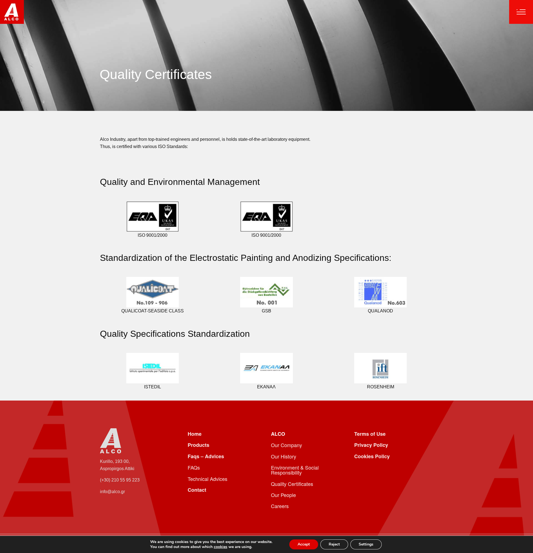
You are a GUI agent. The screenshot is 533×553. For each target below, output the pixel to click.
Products (198, 444)
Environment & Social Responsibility (295, 470)
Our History (283, 456)
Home (195, 433)
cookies (220, 546)
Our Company (286, 444)
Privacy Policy (371, 444)
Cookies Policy (372, 456)
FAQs (194, 467)
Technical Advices (207, 478)
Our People (283, 494)
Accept (304, 544)
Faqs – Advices (206, 456)
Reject (334, 544)
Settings (366, 544)
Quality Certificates (292, 483)
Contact (197, 489)
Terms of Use (370, 433)
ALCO (278, 433)
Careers (280, 505)
